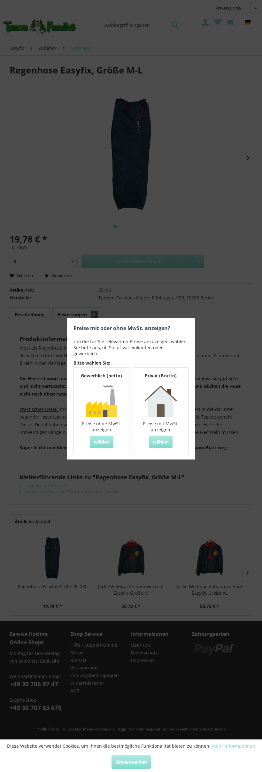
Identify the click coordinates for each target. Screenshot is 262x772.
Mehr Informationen (233, 746)
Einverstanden (131, 762)
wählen (102, 442)
